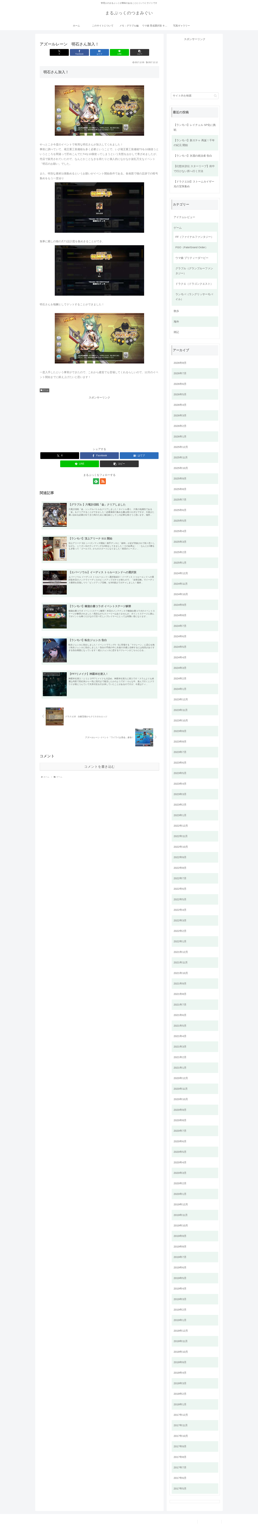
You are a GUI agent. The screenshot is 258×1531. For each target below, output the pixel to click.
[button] (139, 52)
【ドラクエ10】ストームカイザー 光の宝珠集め (194, 184)
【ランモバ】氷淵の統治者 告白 (193, 155)
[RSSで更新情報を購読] (103, 481)
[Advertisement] (99, 421)
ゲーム (45, 390)
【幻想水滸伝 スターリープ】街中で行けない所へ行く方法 (194, 168)
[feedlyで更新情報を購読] (96, 481)
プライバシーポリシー (209, 1522)
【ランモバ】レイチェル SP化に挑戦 (195, 127)
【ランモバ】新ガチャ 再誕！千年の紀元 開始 (194, 143)
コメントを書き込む (99, 766)
